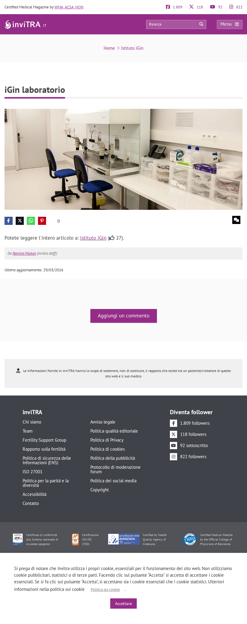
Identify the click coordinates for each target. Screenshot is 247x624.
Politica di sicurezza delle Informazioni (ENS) (47, 460)
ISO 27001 (32, 471)
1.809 (177, 7)
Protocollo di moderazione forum (115, 469)
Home (109, 48)
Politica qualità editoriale (114, 431)
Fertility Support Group (44, 440)
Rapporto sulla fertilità (44, 449)
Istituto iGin (132, 48)
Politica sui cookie (105, 589)
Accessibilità (34, 494)
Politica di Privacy (107, 440)
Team (28, 431)
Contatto (31, 503)
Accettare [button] (123, 603)
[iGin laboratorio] (123, 159)
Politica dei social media (113, 480)
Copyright (99, 489)
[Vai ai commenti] (236, 220)
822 (238, 7)
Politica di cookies (107, 449)
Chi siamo (32, 422)
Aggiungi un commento (123, 315)
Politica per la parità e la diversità (46, 482)
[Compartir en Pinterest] (42, 221)
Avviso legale (102, 422)
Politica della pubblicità (112, 458)
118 (199, 7)
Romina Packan (24, 253)
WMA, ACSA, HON (69, 7)
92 (219, 7)
